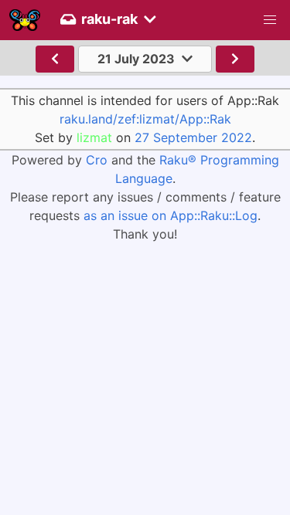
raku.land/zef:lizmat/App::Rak (145, 119)
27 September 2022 (193, 137)
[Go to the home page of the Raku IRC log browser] (24, 20)
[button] (270, 20)
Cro (96, 160)
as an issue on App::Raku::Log (171, 215)
